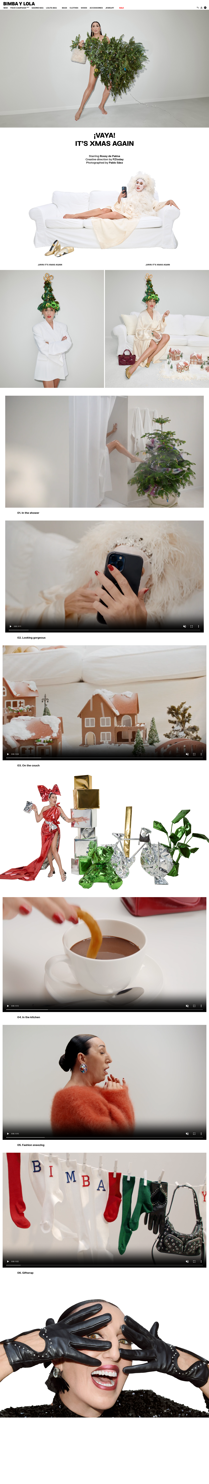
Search (197, 8)
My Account (201, 8)
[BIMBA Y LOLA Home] (19, 5)
